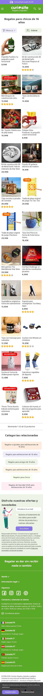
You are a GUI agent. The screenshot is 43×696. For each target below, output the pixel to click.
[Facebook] (4, 593)
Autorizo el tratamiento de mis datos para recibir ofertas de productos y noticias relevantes (29, 519)
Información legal (9, 582)
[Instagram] (11, 593)
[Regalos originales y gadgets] (19, 7)
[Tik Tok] (18, 593)
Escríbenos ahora (12, 613)
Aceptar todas (10, 692)
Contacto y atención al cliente (15, 600)
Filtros (9, 30)
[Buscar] (35, 9)
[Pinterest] (25, 593)
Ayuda (4, 576)
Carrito (39, 8)
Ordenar (34, 30)
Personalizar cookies (27, 692)
